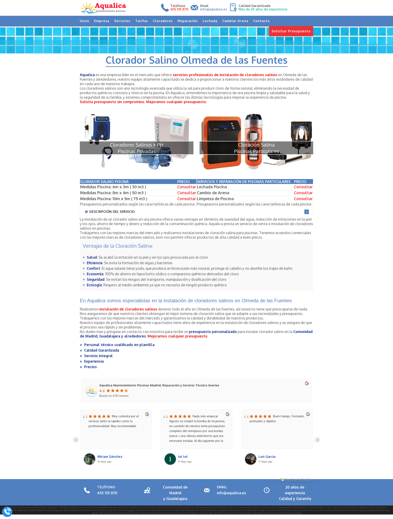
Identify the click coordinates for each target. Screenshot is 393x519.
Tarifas (141, 21)
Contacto (261, 21)
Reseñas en (298, 479)
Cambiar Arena (235, 21)
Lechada (210, 21)
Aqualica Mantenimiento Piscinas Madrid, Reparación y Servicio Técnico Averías (159, 385)
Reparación (188, 21)
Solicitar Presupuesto (291, 31)
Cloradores (163, 21)
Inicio (84, 21)
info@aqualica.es (231, 493)
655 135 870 (107, 493)
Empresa (101, 21)
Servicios (122, 21)
